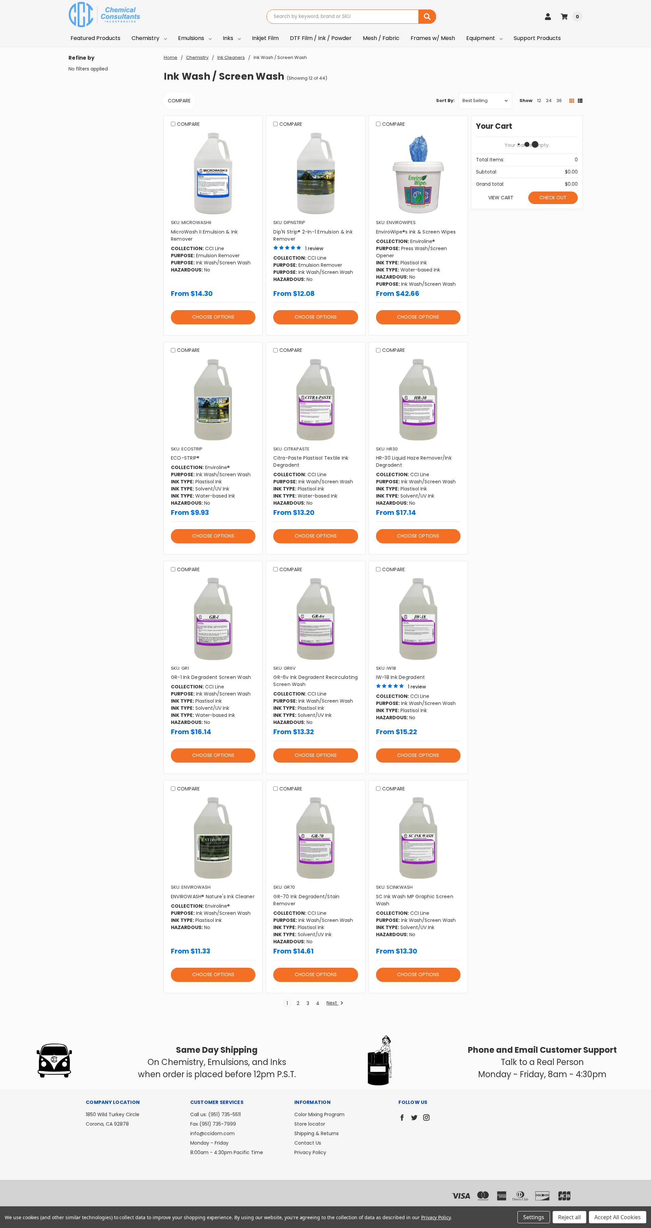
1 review (314, 248)
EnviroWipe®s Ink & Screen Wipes (416, 231)
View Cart (500, 197)
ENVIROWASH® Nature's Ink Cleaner (213, 896)
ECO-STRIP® (185, 458)
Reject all (569, 1217)
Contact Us (307, 1143)
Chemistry (146, 38)
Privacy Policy (310, 1152)
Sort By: (445, 100)
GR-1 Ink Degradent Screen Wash (211, 677)
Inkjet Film (265, 38)
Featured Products (95, 38)
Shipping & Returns (316, 1133)
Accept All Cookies (617, 1217)
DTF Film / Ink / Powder (321, 38)
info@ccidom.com (212, 1133)
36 (559, 100)
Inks (229, 38)
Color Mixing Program (319, 1114)
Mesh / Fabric (381, 38)
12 (539, 100)
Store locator (309, 1124)
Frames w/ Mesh (433, 38)
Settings (533, 1217)
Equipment (481, 38)
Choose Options (213, 317)
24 (549, 100)
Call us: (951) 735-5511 (215, 1114)
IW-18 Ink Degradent (400, 677)
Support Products (537, 38)
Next (332, 1003)
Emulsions (191, 38)
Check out (553, 197)
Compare (179, 100)
